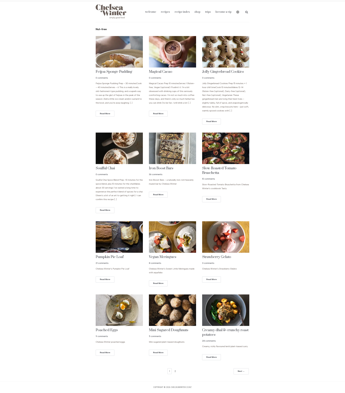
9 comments (102, 336)
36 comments (155, 174)
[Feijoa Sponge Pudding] (119, 37)
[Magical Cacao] (172, 37)
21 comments (102, 263)
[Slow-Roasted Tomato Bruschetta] (225, 134)
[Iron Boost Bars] (172, 134)
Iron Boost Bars (161, 168)
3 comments (208, 263)
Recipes (165, 12)
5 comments (155, 336)
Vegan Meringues (162, 257)
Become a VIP (223, 12)
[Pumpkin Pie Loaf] (119, 223)
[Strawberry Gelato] (225, 223)
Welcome (150, 12)
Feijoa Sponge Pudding (114, 72)
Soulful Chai (105, 168)
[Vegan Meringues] (172, 223)
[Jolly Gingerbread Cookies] (225, 37)
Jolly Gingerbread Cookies (223, 72)
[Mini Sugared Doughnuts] (172, 296)
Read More (105, 113)
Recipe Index (182, 12)
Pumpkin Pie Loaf (110, 257)
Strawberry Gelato (216, 257)
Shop (197, 12)
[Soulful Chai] (119, 134)
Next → (241, 371)
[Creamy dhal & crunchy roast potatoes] (225, 296)
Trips (208, 12)
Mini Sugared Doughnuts (168, 330)
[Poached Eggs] (119, 296)
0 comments (102, 78)
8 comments (155, 263)
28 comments (209, 341)
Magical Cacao (160, 72)
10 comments (208, 179)
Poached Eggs (107, 330)
